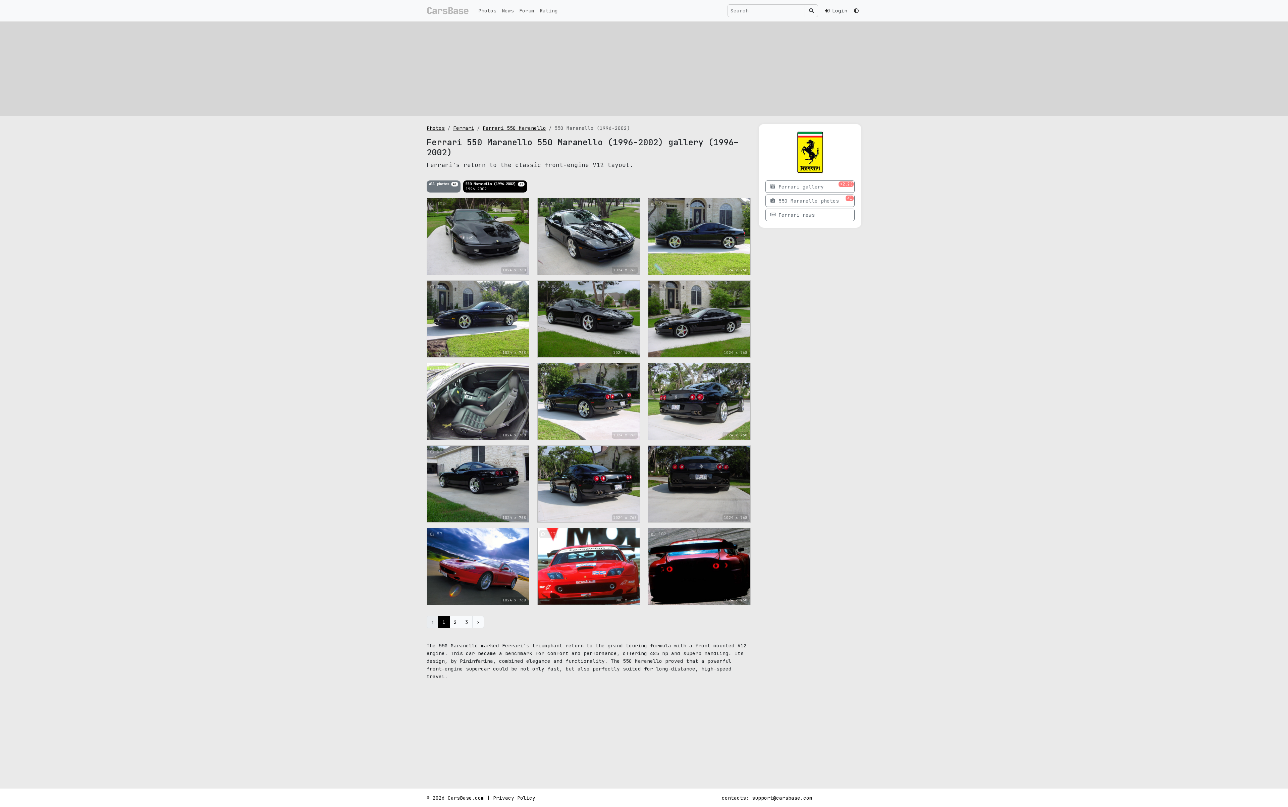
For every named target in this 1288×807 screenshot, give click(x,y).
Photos (487, 10)
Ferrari (463, 128)
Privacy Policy (514, 798)
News (508, 10)
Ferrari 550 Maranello (514, 128)
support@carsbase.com (782, 798)
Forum (526, 10)
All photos (442, 183)
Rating (549, 10)
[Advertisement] (644, 69)
